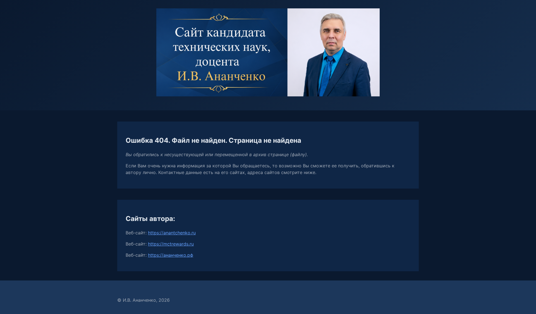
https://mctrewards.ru (171, 244)
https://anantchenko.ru (172, 233)
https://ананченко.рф (170, 255)
